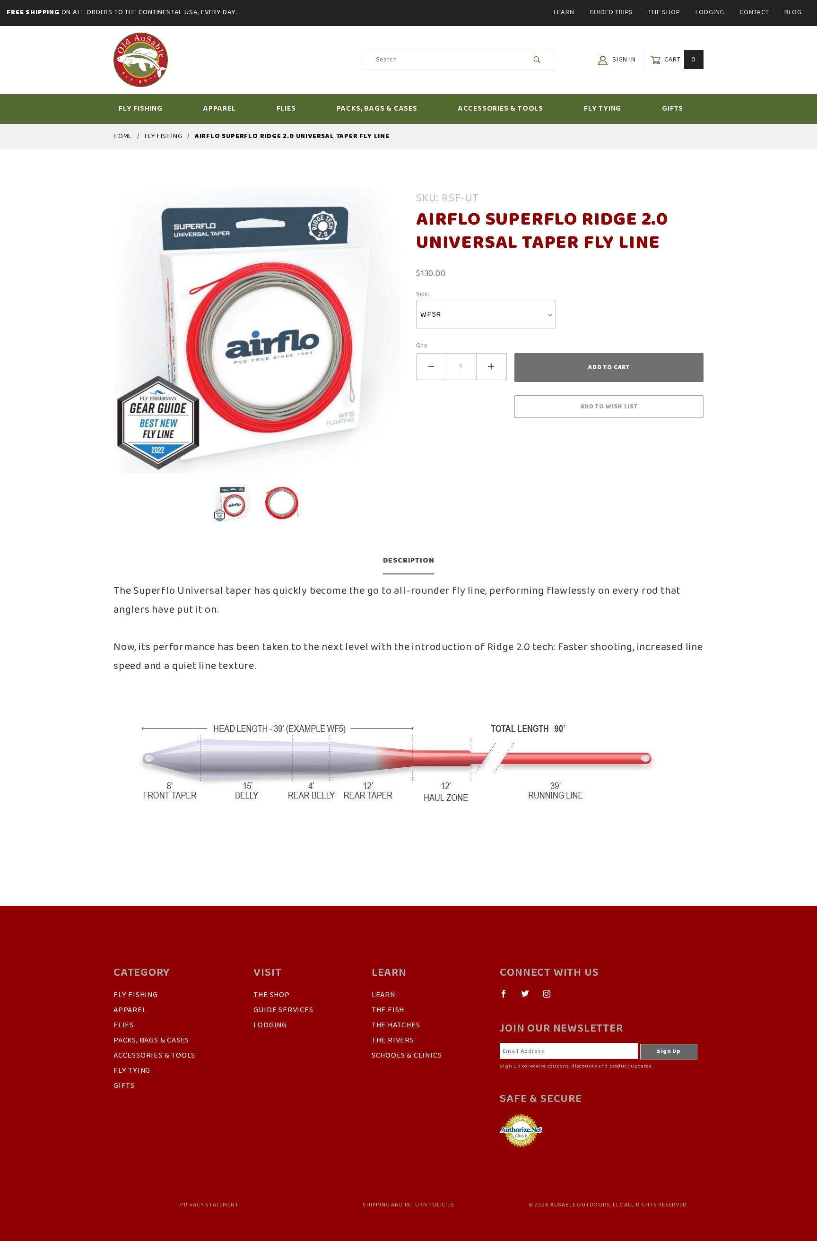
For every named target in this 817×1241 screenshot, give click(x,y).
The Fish (388, 1010)
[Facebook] (507, 997)
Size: (423, 294)
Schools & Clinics (407, 1056)
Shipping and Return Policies (408, 1205)
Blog (793, 12)
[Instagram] (551, 997)
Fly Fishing (141, 109)
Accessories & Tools (500, 109)
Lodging (710, 12)
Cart (679, 59)
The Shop (664, 12)
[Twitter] (529, 997)
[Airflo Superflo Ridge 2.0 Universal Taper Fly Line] (257, 335)
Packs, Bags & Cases (377, 109)
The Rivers (393, 1040)
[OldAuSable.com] (140, 59)
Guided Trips (612, 12)
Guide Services (283, 1010)
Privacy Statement (209, 1205)
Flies (286, 109)
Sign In (622, 59)
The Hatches (396, 1025)
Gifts (672, 109)
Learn (564, 12)
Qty (421, 345)
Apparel (219, 109)
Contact (754, 12)
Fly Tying (602, 109)
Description (409, 561)
